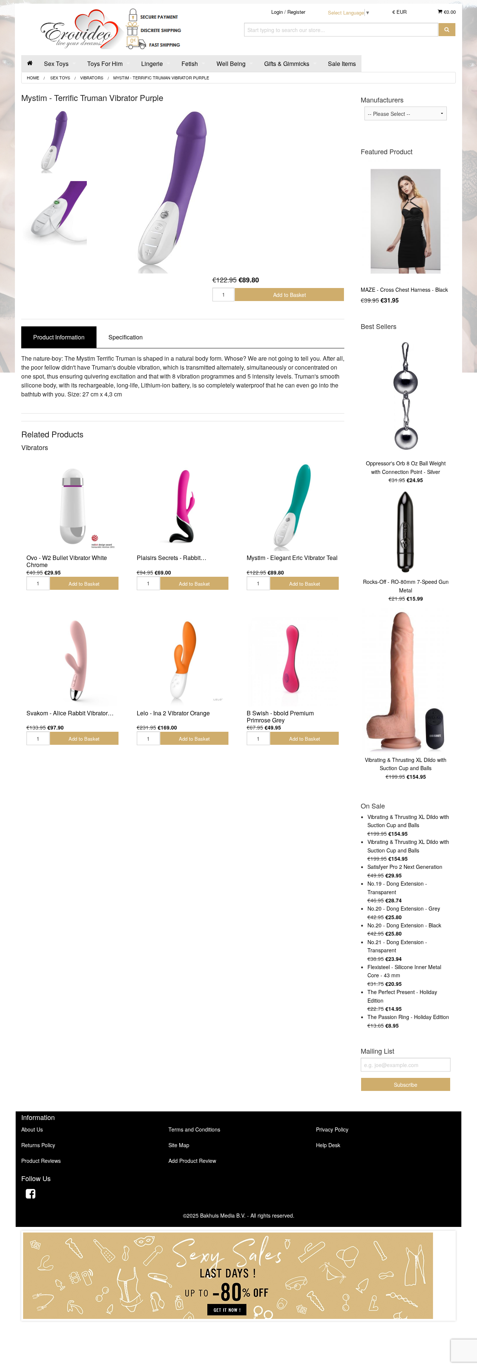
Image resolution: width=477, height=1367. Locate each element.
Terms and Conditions (194, 1129)
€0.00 (449, 11)
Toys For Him (105, 63)
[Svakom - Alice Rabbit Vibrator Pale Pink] (72, 662)
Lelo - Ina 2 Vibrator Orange (173, 713)
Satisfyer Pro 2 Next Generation (404, 866)
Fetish (189, 63)
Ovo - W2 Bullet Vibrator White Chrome (66, 561)
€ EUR (399, 11)
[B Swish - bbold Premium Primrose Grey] (293, 662)
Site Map (178, 1145)
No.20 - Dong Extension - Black (404, 925)
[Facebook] (30, 1195)
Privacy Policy (332, 1129)
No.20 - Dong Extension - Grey (403, 908)
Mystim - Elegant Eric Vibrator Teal (292, 557)
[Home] (29, 63)
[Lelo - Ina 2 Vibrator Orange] (183, 662)
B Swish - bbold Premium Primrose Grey (280, 716)
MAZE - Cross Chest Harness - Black (404, 289)
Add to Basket (289, 294)
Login (277, 11)
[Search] (447, 30)
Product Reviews (41, 1160)
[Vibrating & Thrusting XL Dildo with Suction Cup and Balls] (406, 681)
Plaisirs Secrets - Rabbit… (171, 557)
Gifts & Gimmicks (286, 63)
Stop (238, 1328)
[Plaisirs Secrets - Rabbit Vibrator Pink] (183, 507)
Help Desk (328, 1145)
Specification (125, 337)
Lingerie (152, 63)
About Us (32, 1129)
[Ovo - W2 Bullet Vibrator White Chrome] (72, 507)
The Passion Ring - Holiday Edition (408, 1016)
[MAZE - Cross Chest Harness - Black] (406, 221)
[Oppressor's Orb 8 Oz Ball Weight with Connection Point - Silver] (406, 396)
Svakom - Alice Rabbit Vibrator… (70, 713)
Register (296, 11)
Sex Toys (56, 63)
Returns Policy (38, 1145)
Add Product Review (192, 1160)
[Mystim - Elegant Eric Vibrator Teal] (293, 507)
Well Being (231, 63)
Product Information (59, 337)
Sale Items (342, 63)
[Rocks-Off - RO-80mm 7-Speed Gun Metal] (406, 533)
